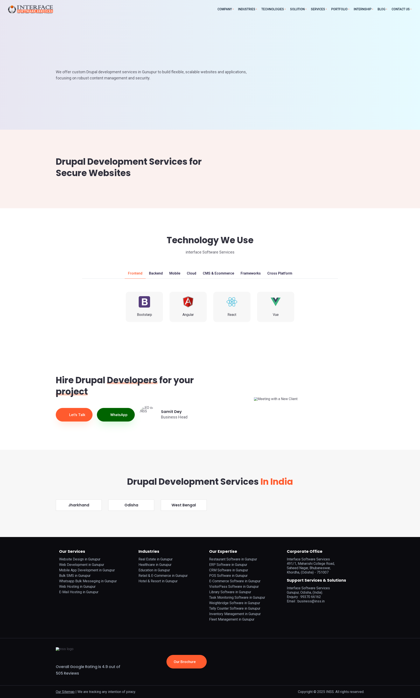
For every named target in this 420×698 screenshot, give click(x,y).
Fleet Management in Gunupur (231, 619)
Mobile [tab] (174, 273)
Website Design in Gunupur (79, 559)
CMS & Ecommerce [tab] (218, 273)
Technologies (272, 9)
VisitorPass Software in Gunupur (234, 586)
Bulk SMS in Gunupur (75, 576)
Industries (246, 9)
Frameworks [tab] (251, 273)
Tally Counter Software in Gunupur (234, 608)
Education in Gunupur (154, 570)
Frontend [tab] (135, 273)
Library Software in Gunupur (230, 592)
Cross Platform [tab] (279, 273)
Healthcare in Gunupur (155, 565)
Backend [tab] (156, 273)
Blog (381, 9)
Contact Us (401, 9)
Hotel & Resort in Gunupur (158, 581)
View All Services (78, 96)
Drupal (97, 56)
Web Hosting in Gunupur (77, 586)
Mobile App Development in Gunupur (87, 570)
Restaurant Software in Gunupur (233, 559)
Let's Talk (76, 415)
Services (318, 9)
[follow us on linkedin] (307, 609)
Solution (297, 9)
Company (224, 9)
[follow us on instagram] (294, 609)
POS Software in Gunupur (228, 576)
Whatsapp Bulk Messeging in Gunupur (88, 581)
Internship (362, 9)
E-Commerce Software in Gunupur (235, 581)
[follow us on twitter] (301, 609)
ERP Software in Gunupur (228, 565)
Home (60, 56)
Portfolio (339, 9)
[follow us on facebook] (288, 609)
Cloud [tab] (191, 273)
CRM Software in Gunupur (228, 570)
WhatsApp (118, 415)
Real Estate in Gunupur (155, 559)
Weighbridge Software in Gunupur (234, 603)
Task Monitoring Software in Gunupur (237, 597)
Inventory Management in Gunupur (235, 614)
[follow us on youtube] (313, 609)
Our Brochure (185, 662)
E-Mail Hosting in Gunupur (78, 592)
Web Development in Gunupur (81, 565)
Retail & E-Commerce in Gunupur (163, 576)
